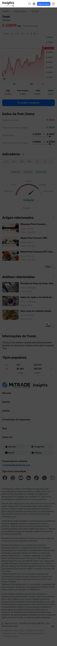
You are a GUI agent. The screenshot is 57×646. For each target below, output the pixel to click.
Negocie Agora (43, 4)
